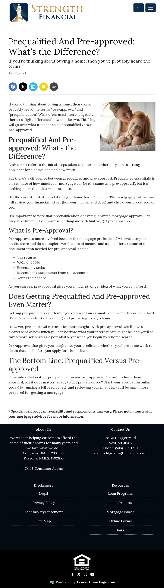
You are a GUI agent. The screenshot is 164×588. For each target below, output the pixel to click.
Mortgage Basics (120, 512)
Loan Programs (120, 493)
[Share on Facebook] (13, 86)
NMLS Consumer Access (43, 468)
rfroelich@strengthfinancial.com (120, 453)
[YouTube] (92, 574)
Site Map (44, 521)
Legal (43, 493)
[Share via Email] (43, 86)
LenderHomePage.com (96, 582)
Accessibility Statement (44, 512)
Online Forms (120, 521)
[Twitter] (79, 574)
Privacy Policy (43, 502)
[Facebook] (73, 574)
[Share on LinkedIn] (33, 86)
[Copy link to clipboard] (54, 86)
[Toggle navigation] (150, 7)
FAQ (120, 530)
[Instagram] (85, 574)
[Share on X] (23, 86)
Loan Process (120, 502)
